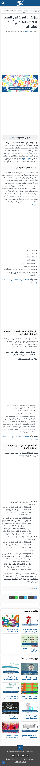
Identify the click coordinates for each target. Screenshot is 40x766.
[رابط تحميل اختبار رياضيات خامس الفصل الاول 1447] (10, 688)
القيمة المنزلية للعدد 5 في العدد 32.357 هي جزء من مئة (20, 281)
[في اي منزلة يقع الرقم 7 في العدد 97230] (10, 621)
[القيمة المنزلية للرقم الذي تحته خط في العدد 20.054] (29, 621)
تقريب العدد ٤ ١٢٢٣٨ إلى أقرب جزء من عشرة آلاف (30, 651)
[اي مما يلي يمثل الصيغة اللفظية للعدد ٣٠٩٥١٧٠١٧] (29, 669)
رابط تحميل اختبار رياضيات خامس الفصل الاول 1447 (10, 698)
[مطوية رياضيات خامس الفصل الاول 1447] (29, 688)
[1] (32, 204)
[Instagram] (18, 755)
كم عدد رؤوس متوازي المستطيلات (29, 736)
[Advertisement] (20, 54)
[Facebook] (27, 755)
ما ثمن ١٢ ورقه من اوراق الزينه (11, 717)
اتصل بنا (24, 759)
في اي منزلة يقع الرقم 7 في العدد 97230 (12, 631)
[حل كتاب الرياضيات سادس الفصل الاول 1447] (10, 669)
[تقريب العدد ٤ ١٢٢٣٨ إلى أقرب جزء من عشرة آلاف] (29, 641)
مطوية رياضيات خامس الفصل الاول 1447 (29, 697)
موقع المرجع (27, 158)
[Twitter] (23, 755)
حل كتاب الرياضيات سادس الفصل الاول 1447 (11, 679)
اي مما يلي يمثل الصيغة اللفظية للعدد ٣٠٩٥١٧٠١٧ (29, 679)
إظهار (12, 137)
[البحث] (3, 3)
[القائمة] (37, 3)
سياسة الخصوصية (12, 759)
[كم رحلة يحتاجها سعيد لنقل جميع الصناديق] (29, 708)
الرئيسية (36, 10)
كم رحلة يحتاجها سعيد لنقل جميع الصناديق (31, 718)
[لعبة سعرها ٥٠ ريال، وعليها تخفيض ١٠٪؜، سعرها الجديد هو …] (10, 727)
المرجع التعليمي (28, 10)
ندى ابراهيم (27, 31)
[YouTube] (13, 755)
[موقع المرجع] (20, 3)
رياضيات (20, 10)
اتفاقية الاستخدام (20, 762)
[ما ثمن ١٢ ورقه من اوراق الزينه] (10, 708)
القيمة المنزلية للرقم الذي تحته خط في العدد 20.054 (20, 437)
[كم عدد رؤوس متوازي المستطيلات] (29, 727)
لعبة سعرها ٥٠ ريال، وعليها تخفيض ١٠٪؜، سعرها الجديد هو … (11, 737)
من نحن (31, 759)
